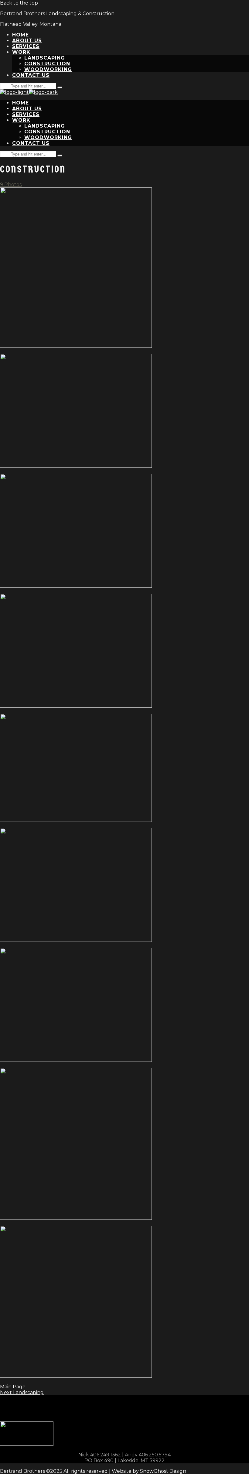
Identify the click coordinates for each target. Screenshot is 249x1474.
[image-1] (76, 346)
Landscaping (22, 1392)
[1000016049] (76, 1060)
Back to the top (19, 3)
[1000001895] (76, 1218)
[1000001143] (76, 706)
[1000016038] (76, 940)
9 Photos (11, 184)
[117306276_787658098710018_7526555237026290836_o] (76, 466)
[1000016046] (76, 820)
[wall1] (76, 586)
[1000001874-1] (76, 1376)
